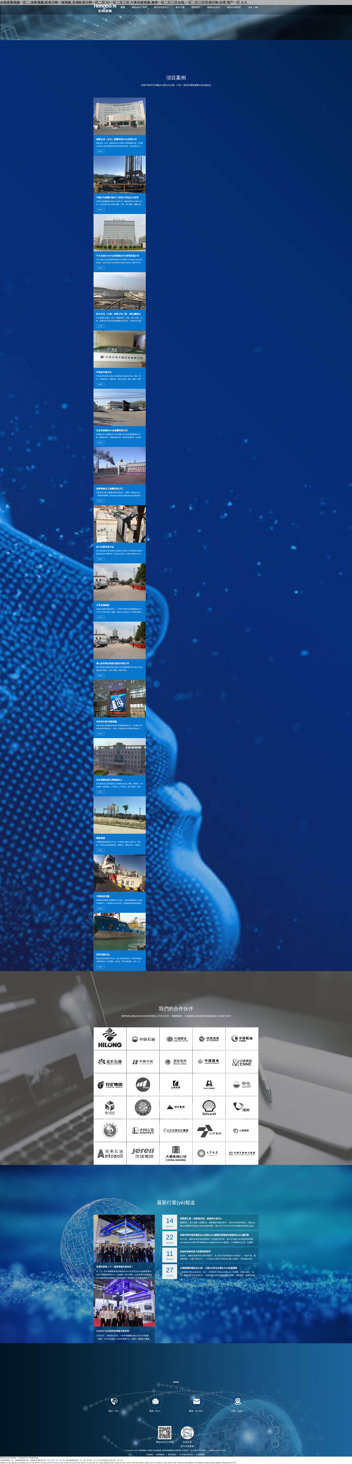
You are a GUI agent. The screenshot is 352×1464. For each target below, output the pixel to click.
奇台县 (71, 1463)
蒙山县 (25, 1463)
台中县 (31, 1463)
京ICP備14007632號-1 (198, 1450)
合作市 (48, 1463)
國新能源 (100, 838)
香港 (111, 1463)
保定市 (83, 1463)
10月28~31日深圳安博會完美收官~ (113, 1331)
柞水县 (164, 1463)
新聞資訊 (195, 7)
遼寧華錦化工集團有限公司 (109, 488)
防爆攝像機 (200, 1454)
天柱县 (100, 1463)
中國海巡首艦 (102, 896)
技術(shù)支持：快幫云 (218, 1450)
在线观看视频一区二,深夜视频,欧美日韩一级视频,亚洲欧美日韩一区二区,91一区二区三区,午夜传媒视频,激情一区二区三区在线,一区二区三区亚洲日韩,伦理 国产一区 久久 (61, 1460)
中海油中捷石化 (104, 372)
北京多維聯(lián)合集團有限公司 (112, 430)
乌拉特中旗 (171, 1463)
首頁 (123, 7)
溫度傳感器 (172, 1454)
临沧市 (94, 1463)
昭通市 (190, 1463)
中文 (250, 7)
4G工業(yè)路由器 (186, 1454)
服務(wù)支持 (213, 7)
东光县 (66, 1463)
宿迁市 (152, 1463)
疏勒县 (217, 1463)
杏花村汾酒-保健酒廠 (106, 721)
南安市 (229, 1463)
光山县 (89, 1463)
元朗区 (158, 1463)
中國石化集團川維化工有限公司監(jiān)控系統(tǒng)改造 (124, 197)
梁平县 (77, 1463)
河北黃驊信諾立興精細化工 (109, 780)
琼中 (234, 1463)
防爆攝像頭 (160, 1454)
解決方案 (180, 7)
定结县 (19, 1463)
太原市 (127, 1463)
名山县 (8, 1463)
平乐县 (54, 1463)
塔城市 (141, 1463)
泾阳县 (212, 1463)
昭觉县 (106, 1463)
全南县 (206, 1463)
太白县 (60, 1463)
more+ (100, 151)
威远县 (14, 1463)
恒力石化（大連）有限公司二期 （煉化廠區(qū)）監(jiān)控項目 (127, 314)
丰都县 (223, 1463)
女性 (195, 1463)
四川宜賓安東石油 (105, 547)
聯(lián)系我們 (234, 7)
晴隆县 (200, 1463)
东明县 (116, 1463)
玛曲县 (2, 1463)
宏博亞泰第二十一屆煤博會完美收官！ (115, 1267)
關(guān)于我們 (139, 7)
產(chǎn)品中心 (161, 7)
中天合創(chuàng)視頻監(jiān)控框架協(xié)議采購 (121, 256)
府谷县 (184, 1463)
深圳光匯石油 (102, 954)
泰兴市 (37, 1463)
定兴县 (122, 1463)
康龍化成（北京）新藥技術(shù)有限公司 (116, 139)
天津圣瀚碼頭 (102, 605)
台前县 (146, 1463)
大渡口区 (134, 1463)
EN (256, 7)
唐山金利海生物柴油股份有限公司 (112, 663)
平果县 (179, 1463)
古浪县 (42, 1463)
